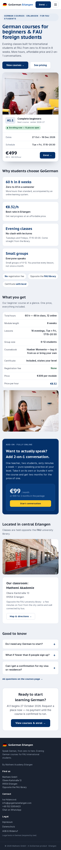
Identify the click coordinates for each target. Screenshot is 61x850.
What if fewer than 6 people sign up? (30, 655)
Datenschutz (8, 826)
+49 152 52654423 (11, 806)
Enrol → (43, 4)
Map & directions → (21, 616)
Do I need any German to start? (30, 644)
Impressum (7, 822)
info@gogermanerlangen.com (16, 803)
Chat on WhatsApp (11, 810)
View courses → (15, 65)
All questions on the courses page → (22, 679)
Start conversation (30, 503)
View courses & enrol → (31, 723)
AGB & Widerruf (10, 831)
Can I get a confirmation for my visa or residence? (30, 667)
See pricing (40, 65)
